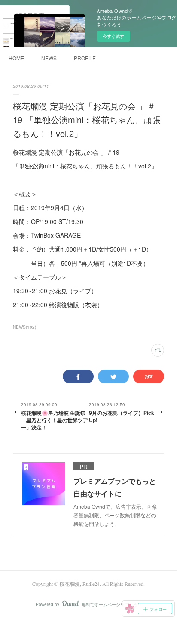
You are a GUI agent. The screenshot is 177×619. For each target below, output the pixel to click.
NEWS (49, 58)
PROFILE (85, 58)
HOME (16, 58)
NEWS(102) (24, 327)
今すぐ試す (113, 36)
